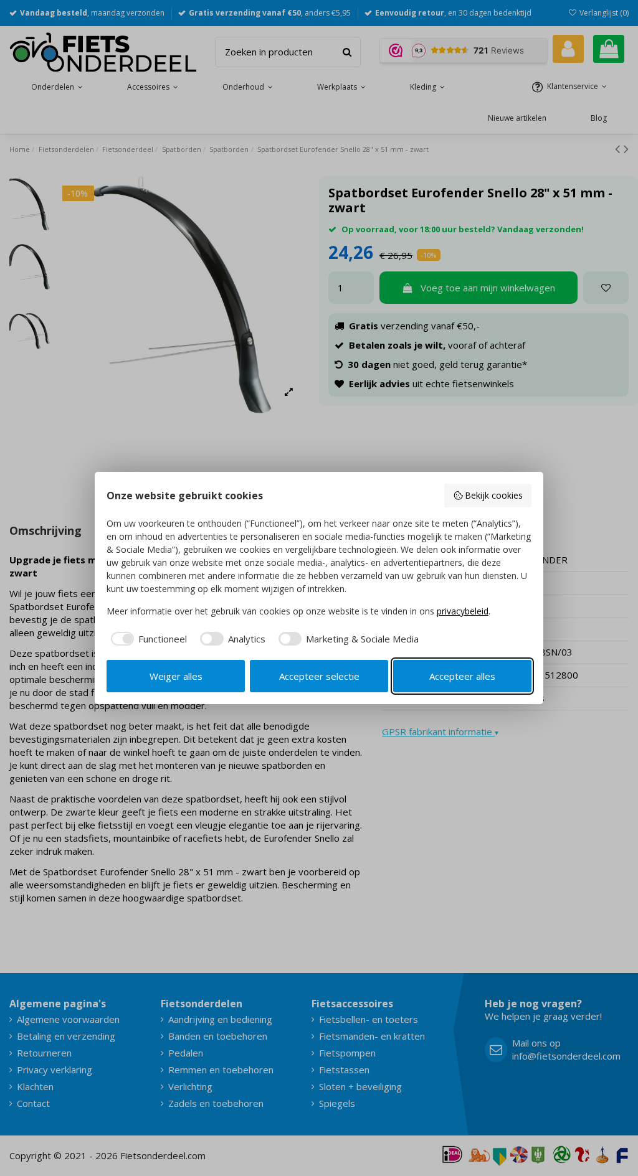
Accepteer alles (462, 676)
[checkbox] (147, 639)
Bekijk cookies (494, 495)
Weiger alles (176, 676)
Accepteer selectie (319, 676)
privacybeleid (462, 611)
